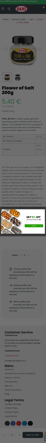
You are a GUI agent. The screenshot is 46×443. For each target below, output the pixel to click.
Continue (34, 225)
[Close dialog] (43, 211)
